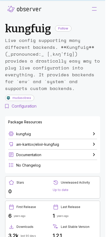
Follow (63, 28)
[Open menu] (94, 9)
